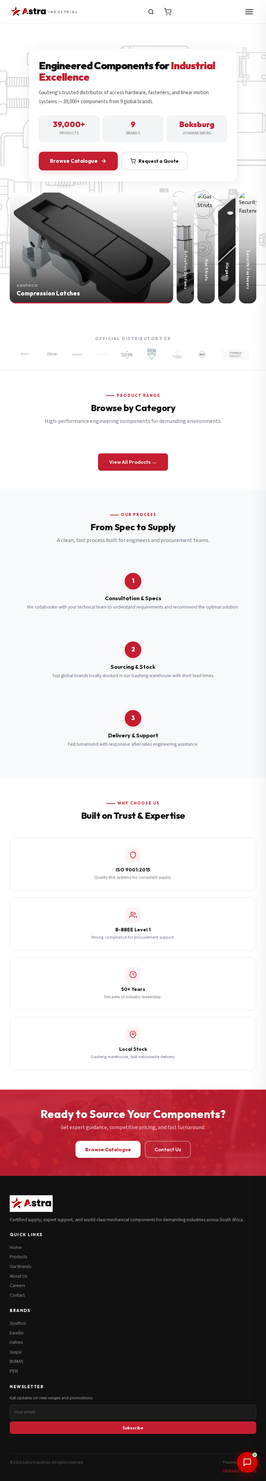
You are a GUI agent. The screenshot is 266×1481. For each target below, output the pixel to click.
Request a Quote (159, 161)
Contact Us (167, 1149)
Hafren (16, 1342)
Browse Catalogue (74, 161)
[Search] (151, 12)
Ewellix (17, 1333)
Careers (17, 1285)
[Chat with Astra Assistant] (247, 1462)
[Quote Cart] (167, 12)
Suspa (15, 1352)
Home (16, 1247)
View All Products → (133, 462)
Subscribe (133, 1427)
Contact (17, 1295)
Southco (18, 1323)
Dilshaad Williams (239, 1470)
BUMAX (16, 1361)
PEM (14, 1371)
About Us (18, 1276)
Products (18, 1256)
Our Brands (20, 1266)
